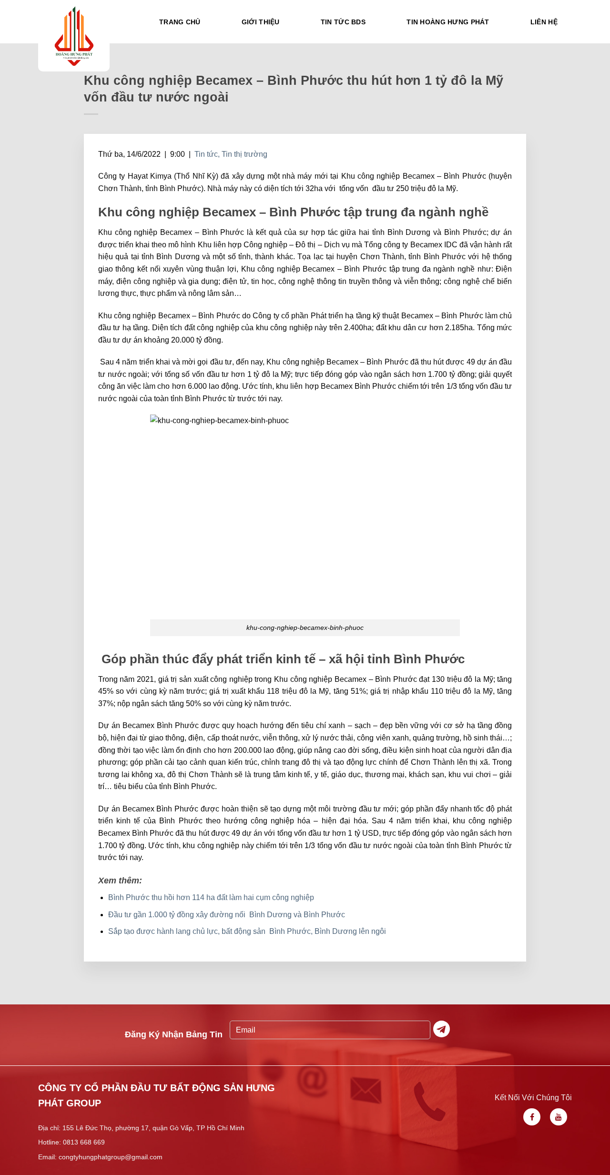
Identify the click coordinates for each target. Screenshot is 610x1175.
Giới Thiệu (261, 22)
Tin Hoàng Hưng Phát (448, 22)
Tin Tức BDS (343, 22)
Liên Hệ (544, 22)
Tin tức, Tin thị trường (230, 154)
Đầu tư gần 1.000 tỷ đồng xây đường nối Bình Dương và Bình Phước (226, 915)
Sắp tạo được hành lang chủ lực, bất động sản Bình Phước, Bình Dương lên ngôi (247, 931)
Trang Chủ (180, 22)
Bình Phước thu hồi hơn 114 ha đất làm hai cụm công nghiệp (211, 897)
